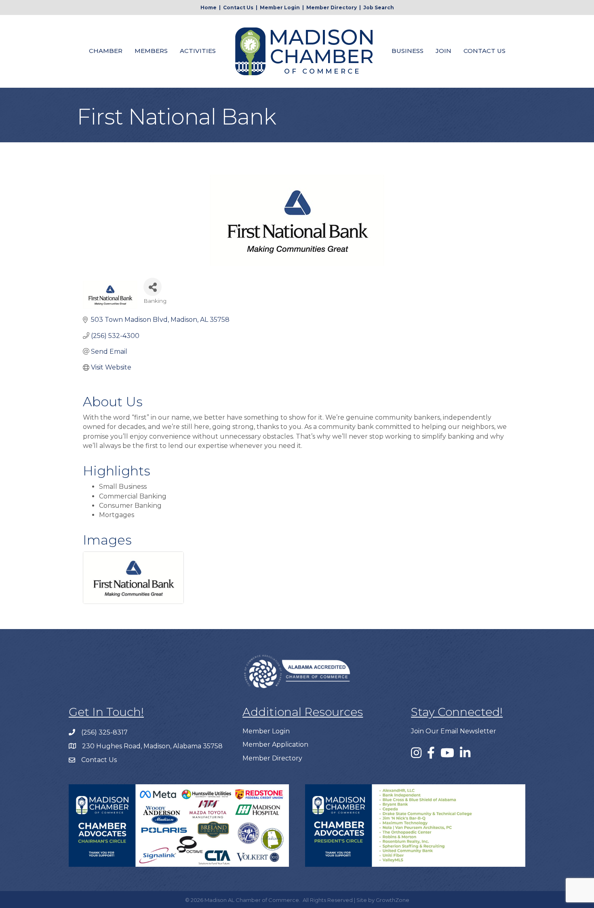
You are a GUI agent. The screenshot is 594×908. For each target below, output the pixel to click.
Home (208, 7)
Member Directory (331, 7)
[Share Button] (152, 287)
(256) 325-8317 (104, 732)
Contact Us (238, 7)
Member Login (280, 7)
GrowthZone (392, 900)
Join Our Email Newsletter (453, 731)
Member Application (275, 744)
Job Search (378, 7)
